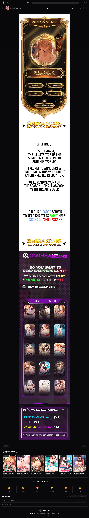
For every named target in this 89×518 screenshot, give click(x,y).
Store (58, 513)
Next (83, 445)
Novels (53, 513)
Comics (48, 513)
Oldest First (83, 496)
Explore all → (83, 452)
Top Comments (67, 496)
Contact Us (32, 513)
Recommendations (41, 513)
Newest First (75, 496)
